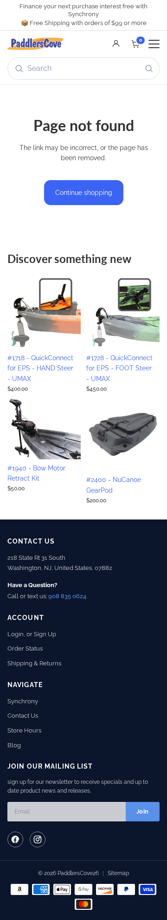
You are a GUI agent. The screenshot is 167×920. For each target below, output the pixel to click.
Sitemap (118, 873)
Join (142, 811)
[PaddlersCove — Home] (35, 44)
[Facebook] (15, 839)
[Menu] (154, 44)
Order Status (25, 648)
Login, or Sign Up (31, 634)
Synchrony (22, 701)
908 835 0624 (67, 596)
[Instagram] (37, 839)
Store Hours (24, 730)
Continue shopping (83, 192)
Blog (14, 745)
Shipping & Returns (34, 663)
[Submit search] (149, 68)
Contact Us (22, 715)
